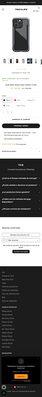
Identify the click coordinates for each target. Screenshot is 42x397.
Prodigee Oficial (8, 340)
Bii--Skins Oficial (8, 329)
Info (3, 272)
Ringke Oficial (7, 336)
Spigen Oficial (7, 333)
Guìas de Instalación (9, 301)
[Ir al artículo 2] (11, 61)
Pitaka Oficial (7, 311)
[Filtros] (4, 240)
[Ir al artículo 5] (29, 61)
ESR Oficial (6, 347)
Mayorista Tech (7, 279)
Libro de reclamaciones (10, 294)
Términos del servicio (10, 287)
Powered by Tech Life (21, 73)
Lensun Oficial (7, 343)
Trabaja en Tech (8, 276)
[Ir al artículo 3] (17, 61)
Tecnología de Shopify (27, 391)
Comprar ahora (21, 126)
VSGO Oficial (7, 325)
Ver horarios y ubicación (13, 139)
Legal (4, 283)
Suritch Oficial (7, 315)
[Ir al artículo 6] (36, 61)
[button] (7, 144)
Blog (3, 297)
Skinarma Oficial (8, 318)
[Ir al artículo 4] (23, 61)
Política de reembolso (10, 290)
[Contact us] (4, 393)
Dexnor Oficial (7, 322)
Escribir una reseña (21, 252)
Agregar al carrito (21, 119)
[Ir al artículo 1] (4, 61)
